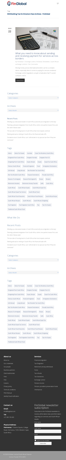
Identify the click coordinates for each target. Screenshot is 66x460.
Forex (36, 370)
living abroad (21, 170)
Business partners (9, 370)
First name (37, 422)
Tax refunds (38, 373)
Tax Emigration (38, 363)
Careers (6, 383)
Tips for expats (46, 205)
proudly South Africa (47, 175)
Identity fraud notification (11, 396)
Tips (38, 205)
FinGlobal (20, 62)
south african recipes (14, 200)
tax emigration (12, 205)
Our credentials (8, 363)
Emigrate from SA (45, 157)
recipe (41, 179)
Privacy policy (8, 386)
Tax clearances (39, 377)
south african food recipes (35, 196)
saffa (42, 183)
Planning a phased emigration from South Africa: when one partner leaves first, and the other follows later (32, 126)
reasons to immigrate (14, 179)
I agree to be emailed (42, 440)
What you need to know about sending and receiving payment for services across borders (36, 56)
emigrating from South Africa (16, 162)
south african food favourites (16, 196)
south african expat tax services (17, 192)
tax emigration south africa (26, 205)
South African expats (24, 188)
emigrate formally (32, 157)
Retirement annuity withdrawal (43, 367)
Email (36, 434)
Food (38, 166)
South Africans (27, 200)
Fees (5, 377)
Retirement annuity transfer (30, 183)
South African (11, 188)
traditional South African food (16, 209)
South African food (34, 192)
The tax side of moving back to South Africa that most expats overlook (28, 131)
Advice (10, 153)
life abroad (11, 170)
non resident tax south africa (36, 170)
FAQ (5, 380)
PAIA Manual (8, 393)
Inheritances (38, 390)
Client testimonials (9, 373)
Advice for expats (19, 153)
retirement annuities (14, 183)
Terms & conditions (10, 390)
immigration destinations (50, 166)
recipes (48, 179)
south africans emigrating (41, 200)
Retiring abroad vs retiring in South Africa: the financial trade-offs (26, 134)
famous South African (14, 166)
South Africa (49, 183)
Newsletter (46, 62)
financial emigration (28, 166)
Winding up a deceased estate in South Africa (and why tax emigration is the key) (31, 122)
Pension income (39, 383)
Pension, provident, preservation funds (46, 386)
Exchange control (30, 62)
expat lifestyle (31, 162)
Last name (37, 428)
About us (6, 360)
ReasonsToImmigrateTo (29, 179)
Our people (7, 367)
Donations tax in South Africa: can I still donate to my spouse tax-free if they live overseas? (31, 138)
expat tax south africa (51, 162)
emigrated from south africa (16, 157)
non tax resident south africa (16, 175)
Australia (29, 153)
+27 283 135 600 (9, 417)
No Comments (33, 64)
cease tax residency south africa (44, 153)
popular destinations (33, 175)
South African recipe (51, 196)
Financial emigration (40, 360)
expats (40, 162)
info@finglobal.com (9, 411)
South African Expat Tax (39, 188)
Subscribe (43, 443)
